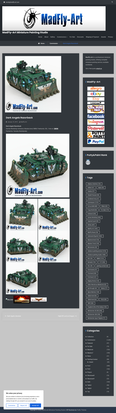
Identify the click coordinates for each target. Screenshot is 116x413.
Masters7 (90, 353)
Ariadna (91, 191)
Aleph (101, 187)
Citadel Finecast (93, 195)
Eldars (104, 206)
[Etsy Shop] (95, 99)
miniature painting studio (97, 254)
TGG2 (104, 299)
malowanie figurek (95, 236)
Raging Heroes (93, 281)
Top (88, 391)
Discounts (80, 37)
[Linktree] (95, 103)
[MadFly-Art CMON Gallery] (95, 109)
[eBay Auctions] (95, 94)
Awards (103, 37)
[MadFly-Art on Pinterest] (95, 128)
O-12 (102, 262)
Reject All (23, 405)
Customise (11, 405)
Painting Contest (92, 359)
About (46, 37)
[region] (24, 399)
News (89, 356)
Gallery (52, 37)
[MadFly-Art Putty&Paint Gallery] (95, 134)
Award (91, 362)
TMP (91, 303)
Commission (54, 43)
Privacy (110, 37)
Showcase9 (90, 379)
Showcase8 (90, 375)
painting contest (102, 266)
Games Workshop (94, 217)
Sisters (104, 288)
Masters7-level (93, 243)
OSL (90, 266)
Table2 (89, 385)
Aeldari (91, 187)
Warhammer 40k (94, 314)
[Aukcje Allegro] (95, 88)
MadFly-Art (23, 122)
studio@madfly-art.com (12, 2)
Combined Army (93, 198)
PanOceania (92, 269)
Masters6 (90, 349)
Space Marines (93, 292)
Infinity (91, 225)
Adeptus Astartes (94, 184)
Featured (90, 343)
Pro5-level (92, 277)
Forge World (92, 210)
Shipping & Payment (92, 37)
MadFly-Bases (93, 232)
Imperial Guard (93, 221)
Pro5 (88, 369)
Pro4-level (92, 273)
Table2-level (92, 295)
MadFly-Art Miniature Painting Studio (25, 32)
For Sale (72, 37)
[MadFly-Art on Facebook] (95, 116)
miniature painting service (97, 251)
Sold (88, 382)
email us (99, 68)
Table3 (89, 388)
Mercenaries (92, 247)
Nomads (92, 262)
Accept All (35, 405)
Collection (90, 336)
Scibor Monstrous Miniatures (97, 284)
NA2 (90, 258)
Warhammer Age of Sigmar (96, 318)
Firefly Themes (81, 410)
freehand (92, 213)
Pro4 (88, 366)
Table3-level (92, 299)
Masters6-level (93, 240)
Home (40, 37)
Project (89, 372)
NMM (100, 258)
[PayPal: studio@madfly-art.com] (95, 141)
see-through (92, 288)
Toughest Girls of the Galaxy (97, 307)
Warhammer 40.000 (95, 310)
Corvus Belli (92, 206)
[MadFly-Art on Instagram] (95, 122)
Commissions (61, 37)
